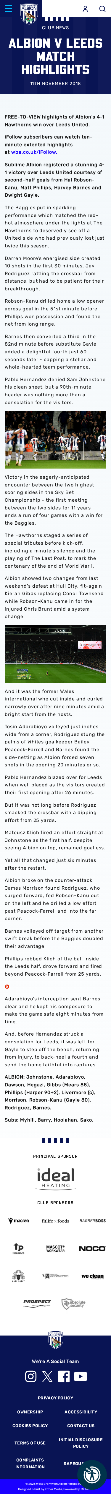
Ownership (30, 1412)
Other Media (53, 1489)
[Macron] (18, 1221)
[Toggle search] (102, 8)
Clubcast (87, 1489)
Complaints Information (30, 1463)
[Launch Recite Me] (92, 1475)
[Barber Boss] (92, 1220)
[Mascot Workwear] (55, 1248)
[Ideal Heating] (55, 1179)
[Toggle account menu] (85, 8)
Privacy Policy (55, 1398)
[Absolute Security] (74, 1303)
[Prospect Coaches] (37, 1304)
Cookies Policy (30, 1425)
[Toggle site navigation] (8, 8)
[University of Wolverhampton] (55, 1276)
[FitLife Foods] (55, 1221)
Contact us (81, 1425)
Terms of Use (30, 1443)
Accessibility (81, 1412)
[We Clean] (92, 1276)
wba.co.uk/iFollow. (34, 152)
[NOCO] (92, 1248)
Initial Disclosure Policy (81, 1443)
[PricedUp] (18, 1248)
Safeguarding (81, 1463)
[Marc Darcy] (18, 1276)
